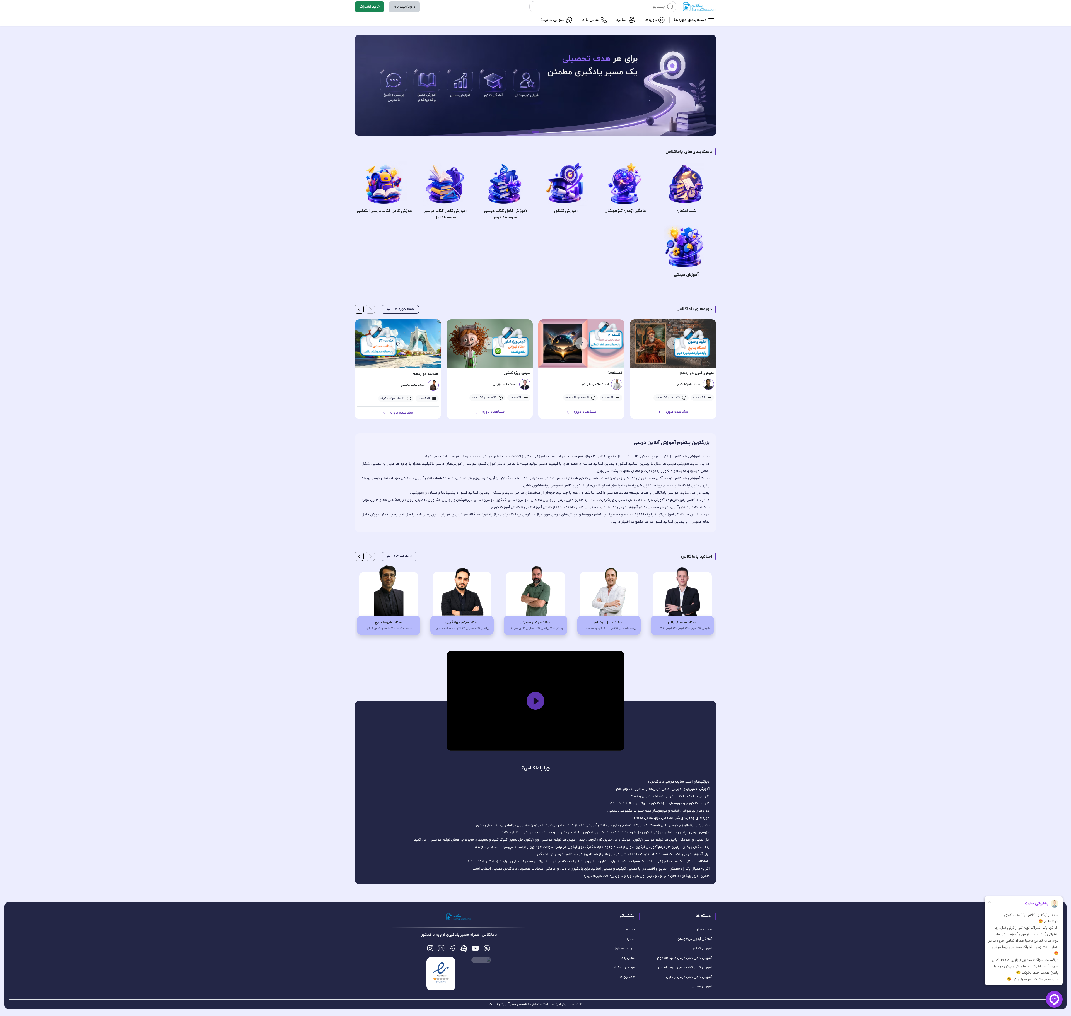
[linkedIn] (441, 949)
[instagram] (430, 949)
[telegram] (452, 949)
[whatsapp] (487, 949)
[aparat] (464, 949)
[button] (535, 701)
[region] (535, 701)
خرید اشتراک (370, 7)
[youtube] (475, 949)
